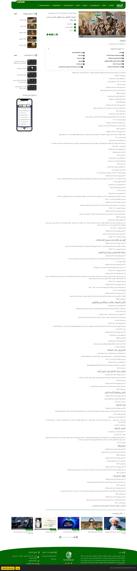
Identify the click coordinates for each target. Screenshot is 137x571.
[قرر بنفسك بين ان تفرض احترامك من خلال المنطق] (32, 62)
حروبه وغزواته (98, 529)
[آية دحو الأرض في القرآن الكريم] (68, 523)
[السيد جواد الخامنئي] (45, 523)
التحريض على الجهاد (117, 64)
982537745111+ (32, 561)
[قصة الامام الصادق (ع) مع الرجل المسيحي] (32, 81)
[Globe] (18, 2)
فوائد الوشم (23, 20)
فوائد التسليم (22, 45)
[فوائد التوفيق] (32, 39)
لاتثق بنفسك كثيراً (21, 75)
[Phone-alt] (20, 2)
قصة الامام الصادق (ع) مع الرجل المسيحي (19, 81)
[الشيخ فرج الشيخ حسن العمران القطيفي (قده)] (115, 523)
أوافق (18, 568)
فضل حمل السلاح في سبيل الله (114, 67)
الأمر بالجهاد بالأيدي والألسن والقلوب (113, 61)
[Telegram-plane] (71, 563)
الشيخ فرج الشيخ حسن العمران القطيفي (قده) (115, 533)
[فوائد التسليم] (32, 45)
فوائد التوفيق (22, 39)
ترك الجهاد (80, 55)
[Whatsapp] (66, 563)
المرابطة (80, 61)
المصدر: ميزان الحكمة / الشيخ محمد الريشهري (70, 67)
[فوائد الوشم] (32, 20)
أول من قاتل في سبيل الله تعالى (114, 55)
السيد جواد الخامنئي (51, 532)
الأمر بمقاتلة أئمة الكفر (77, 52)
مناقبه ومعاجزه (29, 529)
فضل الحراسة (80, 64)
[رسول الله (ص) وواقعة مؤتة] (91, 523)
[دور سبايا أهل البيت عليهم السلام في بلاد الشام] (22, 523)
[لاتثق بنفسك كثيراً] (32, 75)
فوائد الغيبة (23, 26)
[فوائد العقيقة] (32, 32)
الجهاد (71, 30)
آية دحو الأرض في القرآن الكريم (71, 532)
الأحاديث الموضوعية (53, 13)
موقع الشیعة (72, 13)
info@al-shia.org (31, 564)
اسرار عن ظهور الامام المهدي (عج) (20, 88)
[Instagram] (68, 563)
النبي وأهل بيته (64, 13)
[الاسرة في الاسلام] (32, 68)
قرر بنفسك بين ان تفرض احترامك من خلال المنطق (20, 62)
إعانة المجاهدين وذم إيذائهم (115, 58)
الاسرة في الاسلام (21, 69)
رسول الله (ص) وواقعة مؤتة (95, 532)
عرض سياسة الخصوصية (7, 568)
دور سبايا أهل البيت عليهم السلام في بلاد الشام (23, 533)
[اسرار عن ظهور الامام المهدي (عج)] (32, 87)
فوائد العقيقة (22, 33)
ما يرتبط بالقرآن (75, 529)
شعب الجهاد (80, 58)
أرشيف (15, 13)
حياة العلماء (122, 529)
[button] (110, 5)
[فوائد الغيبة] (32, 26)
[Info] (23, 2)
